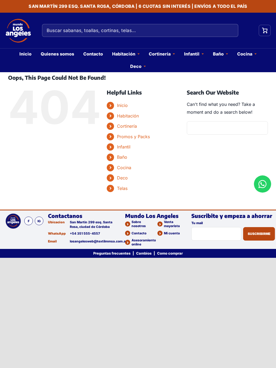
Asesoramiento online (144, 242)
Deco (136, 66)
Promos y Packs (133, 136)
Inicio (25, 54)
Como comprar (170, 253)
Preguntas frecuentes (111, 253)
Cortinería (160, 54)
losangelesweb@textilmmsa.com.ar (95, 241)
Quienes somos (57, 54)
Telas (122, 188)
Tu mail (197, 223)
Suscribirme (259, 234)
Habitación (123, 54)
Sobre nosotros (139, 224)
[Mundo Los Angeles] (13, 221)
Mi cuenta (172, 233)
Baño (218, 54)
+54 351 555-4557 (85, 233)
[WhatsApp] (262, 184)
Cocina (244, 54)
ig (39, 221)
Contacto (93, 54)
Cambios (143, 253)
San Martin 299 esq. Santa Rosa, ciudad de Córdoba (91, 224)
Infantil (191, 54)
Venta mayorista (172, 224)
